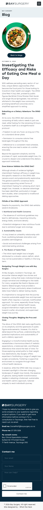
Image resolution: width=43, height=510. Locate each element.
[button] (39, 4)
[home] (17, 3)
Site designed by (11, 507)
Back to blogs (16, 55)
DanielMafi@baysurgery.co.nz (22, 426)
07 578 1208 (16, 430)
